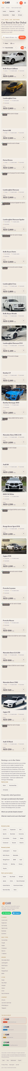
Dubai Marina (6, 885)
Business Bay (12, 785)
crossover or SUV (16, 769)
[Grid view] (22, 47)
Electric (22, 842)
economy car (5, 765)
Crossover (5, 842)
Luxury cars (4, 920)
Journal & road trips (6, 1002)
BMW (14, 859)
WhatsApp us (5, 1005)
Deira (4, 785)
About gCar (11, 1064)
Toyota (5, 868)
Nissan (20, 864)
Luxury (4, 11)
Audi (21, 859)
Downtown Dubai (18, 885)
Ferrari (14, 851)
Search (22, 37)
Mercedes (15, 855)
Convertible (6, 15)
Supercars (11, 11)
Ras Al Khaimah (21, 881)
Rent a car (21, 2)
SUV (19, 11)
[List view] (25, 47)
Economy (21, 834)
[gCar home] (5, 3)
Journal (17, 1064)
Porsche (5, 864)
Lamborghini (6, 851)
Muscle (14, 842)
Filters (6, 43)
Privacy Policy (5, 1064)
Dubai (13, 15)
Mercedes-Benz (5, 960)
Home (2, 7)
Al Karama (5, 790)
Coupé (14, 838)
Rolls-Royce (6, 855)
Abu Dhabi (12, 876)
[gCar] (7, 903)
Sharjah (21, 876)
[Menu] (25, 2)
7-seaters (4, 953)
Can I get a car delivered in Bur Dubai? (12, 799)
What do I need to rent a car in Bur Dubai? (13, 816)
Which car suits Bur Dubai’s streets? (12, 812)
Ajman (4, 881)
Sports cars (4, 928)
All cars (8, 7)
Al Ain (11, 881)
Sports (4, 834)
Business (12, 834)
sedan (12, 765)
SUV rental (4, 925)
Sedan (21, 838)
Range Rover (6, 859)
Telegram (4, 1008)
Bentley (13, 864)
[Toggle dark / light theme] (17, 2)
